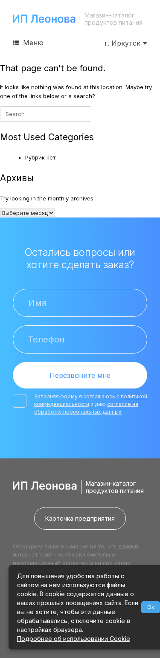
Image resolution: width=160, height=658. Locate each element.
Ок (150, 607)
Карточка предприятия (80, 518)
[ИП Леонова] (44, 18)
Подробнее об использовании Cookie (73, 638)
